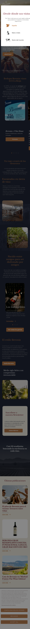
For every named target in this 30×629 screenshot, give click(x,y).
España (14, 25)
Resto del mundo (18, 40)
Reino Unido (16, 33)
